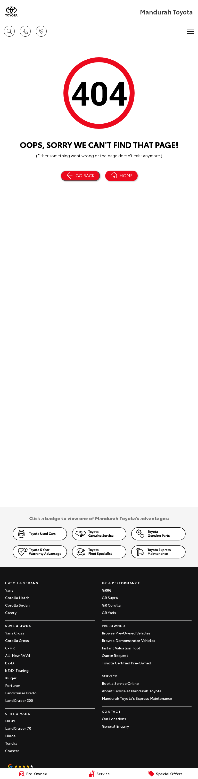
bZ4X (10, 662)
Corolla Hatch (17, 597)
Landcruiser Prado (21, 692)
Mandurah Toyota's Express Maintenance (137, 698)
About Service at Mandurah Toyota (132, 690)
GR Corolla (111, 605)
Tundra (11, 743)
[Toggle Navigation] (190, 31)
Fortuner (12, 685)
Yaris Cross (14, 632)
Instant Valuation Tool (121, 647)
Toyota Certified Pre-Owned (126, 662)
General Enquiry (115, 726)
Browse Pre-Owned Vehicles (126, 632)
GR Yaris (109, 612)
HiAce (10, 735)
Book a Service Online (120, 683)
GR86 (107, 590)
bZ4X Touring (17, 670)
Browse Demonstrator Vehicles (128, 640)
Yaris (9, 590)
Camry (10, 612)
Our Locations (114, 718)
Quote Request (115, 655)
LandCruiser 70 (18, 728)
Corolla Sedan (17, 605)
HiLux (10, 720)
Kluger (10, 677)
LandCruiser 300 (19, 700)
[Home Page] (11, 11)
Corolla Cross (17, 640)
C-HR (10, 647)
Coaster (12, 750)
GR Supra (110, 597)
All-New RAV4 (17, 655)
